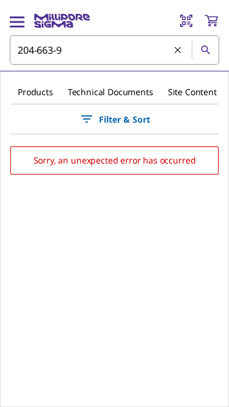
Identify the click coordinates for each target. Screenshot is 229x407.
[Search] (205, 50)
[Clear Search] (178, 50)
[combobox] (114, 50)
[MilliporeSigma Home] (62, 20)
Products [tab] (35, 92)
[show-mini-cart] (211, 21)
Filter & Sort (124, 119)
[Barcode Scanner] (186, 20)
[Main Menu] (17, 20)
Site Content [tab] (192, 92)
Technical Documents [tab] (110, 92)
